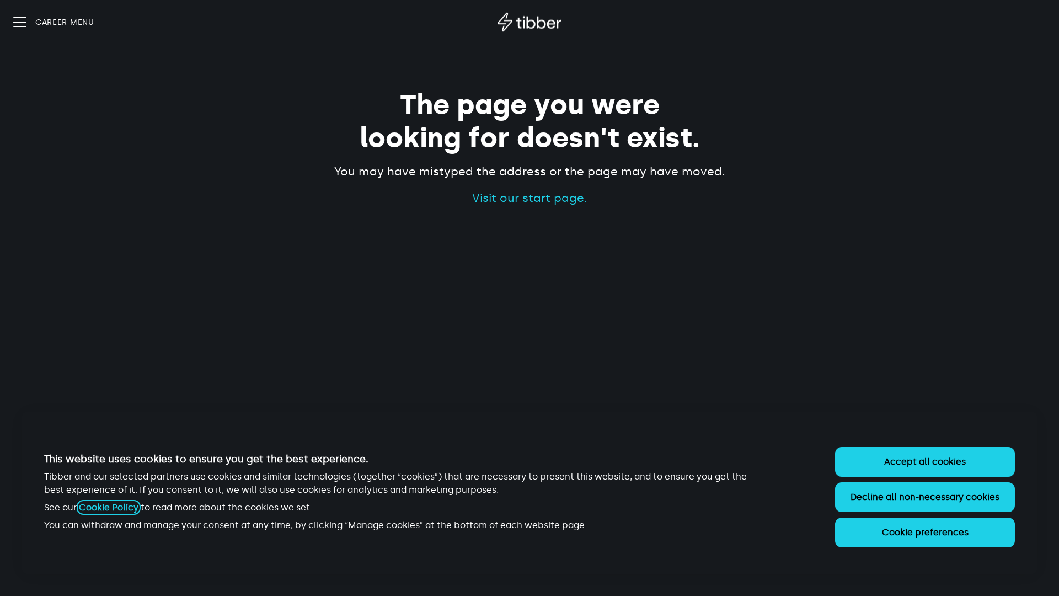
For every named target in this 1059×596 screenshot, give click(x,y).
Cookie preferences (925, 532)
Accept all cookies (925, 461)
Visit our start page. (529, 198)
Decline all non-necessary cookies (925, 497)
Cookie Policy (108, 507)
